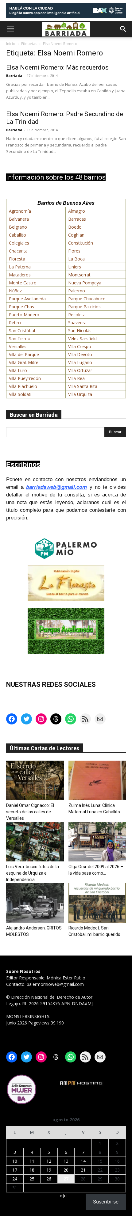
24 (14, 1179)
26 (48, 1179)
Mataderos (20, 275)
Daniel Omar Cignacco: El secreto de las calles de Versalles (30, 812)
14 (83, 1161)
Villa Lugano (80, 362)
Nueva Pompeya (84, 283)
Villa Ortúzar (80, 370)
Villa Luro (18, 370)
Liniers (74, 267)
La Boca (76, 259)
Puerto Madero (24, 314)
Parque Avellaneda (27, 299)
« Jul (64, 1196)
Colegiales (19, 243)
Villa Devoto (80, 354)
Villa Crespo (79, 346)
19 (48, 1170)
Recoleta (77, 314)
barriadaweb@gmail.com (56, 487)
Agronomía (20, 211)
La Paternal (20, 267)
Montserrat (79, 275)
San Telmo (19, 338)
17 (14, 1170)
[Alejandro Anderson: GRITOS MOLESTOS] (35, 903)
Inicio (10, 43)
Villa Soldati (20, 394)
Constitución (80, 243)
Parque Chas (21, 307)
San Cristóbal (22, 330)
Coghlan (76, 235)
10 (14, 1161)
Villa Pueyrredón (25, 378)
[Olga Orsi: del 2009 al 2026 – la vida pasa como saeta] (97, 841)
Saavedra (77, 322)
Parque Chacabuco (87, 299)
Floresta (17, 259)
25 (31, 1179)
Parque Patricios (84, 307)
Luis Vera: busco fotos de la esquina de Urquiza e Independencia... (32, 873)
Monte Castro (23, 283)
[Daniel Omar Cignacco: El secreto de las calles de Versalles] (35, 780)
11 (31, 1161)
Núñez (15, 291)
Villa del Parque (24, 354)
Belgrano (18, 227)
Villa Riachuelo (23, 386)
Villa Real (77, 378)
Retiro (15, 322)
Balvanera (19, 219)
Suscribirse (105, 1202)
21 (83, 1170)
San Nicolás (79, 330)
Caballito (17, 235)
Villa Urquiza (80, 394)
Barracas (77, 219)
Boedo (75, 227)
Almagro (76, 211)
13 (66, 1161)
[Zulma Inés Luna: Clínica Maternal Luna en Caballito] (97, 780)
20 (66, 1170)
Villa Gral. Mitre (23, 362)
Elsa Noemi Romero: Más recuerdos (57, 67)
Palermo (76, 291)
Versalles (17, 346)
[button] (10, 29)
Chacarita (18, 251)
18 (31, 1170)
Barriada (14, 75)
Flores (74, 251)
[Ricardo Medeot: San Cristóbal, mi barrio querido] (97, 903)
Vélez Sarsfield (82, 338)
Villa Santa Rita (82, 386)
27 (66, 1179)
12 (48, 1161)
